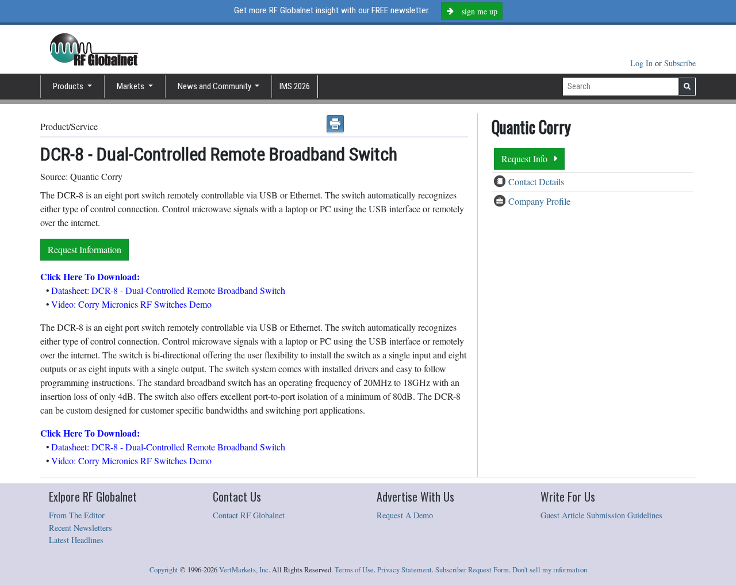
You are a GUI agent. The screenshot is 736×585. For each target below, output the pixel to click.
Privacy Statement (404, 570)
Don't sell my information (549, 570)
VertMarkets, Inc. (244, 570)
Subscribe (680, 63)
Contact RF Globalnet (249, 515)
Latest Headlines (76, 539)
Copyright (164, 570)
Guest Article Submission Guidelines (601, 515)
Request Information (84, 249)
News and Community (215, 86)
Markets (131, 86)
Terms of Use (354, 570)
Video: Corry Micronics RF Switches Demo (131, 304)
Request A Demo (405, 515)
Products (69, 86)
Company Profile (539, 201)
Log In (642, 63)
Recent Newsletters (80, 527)
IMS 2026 (294, 86)
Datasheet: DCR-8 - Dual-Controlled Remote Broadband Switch (168, 290)
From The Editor (77, 515)
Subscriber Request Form (472, 570)
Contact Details (536, 181)
